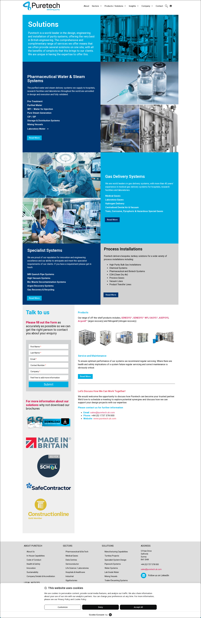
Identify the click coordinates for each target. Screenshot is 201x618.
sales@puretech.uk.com (102, 412)
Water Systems (111, 568)
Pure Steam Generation (39, 113)
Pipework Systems (113, 564)
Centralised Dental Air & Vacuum (122, 207)
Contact (159, 6)
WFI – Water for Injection (40, 109)
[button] (166, 6)
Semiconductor (72, 564)
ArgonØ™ (82, 321)
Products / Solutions (114, 6)
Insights (132, 6)
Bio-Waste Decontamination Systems (46, 282)
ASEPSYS (164, 317)
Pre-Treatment (35, 101)
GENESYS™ (126, 317)
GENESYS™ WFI (140, 317)
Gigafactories (71, 580)
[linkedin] (170, 6)
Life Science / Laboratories (77, 568)
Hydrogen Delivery (114, 203)
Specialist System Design (115, 560)
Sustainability (32, 572)
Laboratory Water (36, 129)
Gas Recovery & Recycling (40, 289)
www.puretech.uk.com (104, 418)
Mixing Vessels (35, 124)
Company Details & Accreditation (41, 576)
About (86, 6)
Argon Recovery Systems (40, 285)
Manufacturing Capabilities (116, 552)
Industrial (70, 576)
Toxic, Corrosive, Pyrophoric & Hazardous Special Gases (134, 211)
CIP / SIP (31, 116)
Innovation (31, 568)
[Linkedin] (143, 575)
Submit (48, 384)
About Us (31, 552)
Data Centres (71, 560)
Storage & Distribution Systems (43, 120)
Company (146, 6)
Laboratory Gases (114, 199)
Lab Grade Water (112, 572)
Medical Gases (112, 195)
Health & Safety (33, 564)
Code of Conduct (34, 560)
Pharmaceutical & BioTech (77, 552)
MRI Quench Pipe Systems (40, 274)
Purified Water (34, 105)
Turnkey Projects (112, 556)
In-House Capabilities (36, 556)
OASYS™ (153, 317)
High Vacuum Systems (38, 278)
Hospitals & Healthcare (75, 572)
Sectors (95, 6)
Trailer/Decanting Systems (116, 580)
